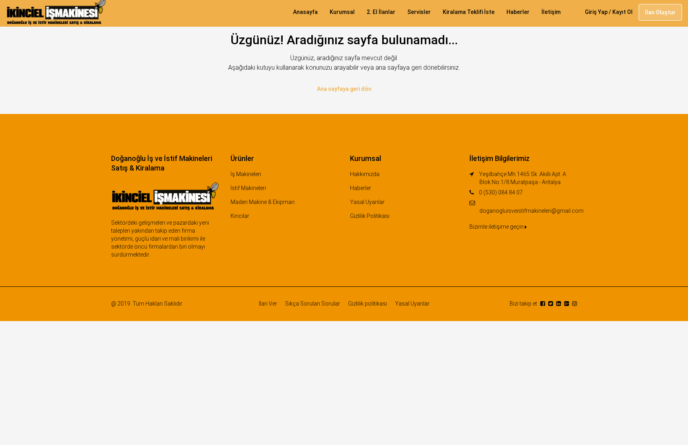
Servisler (419, 12)
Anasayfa (305, 12)
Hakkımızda (364, 174)
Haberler (518, 12)
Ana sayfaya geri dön (344, 89)
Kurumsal (342, 12)
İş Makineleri (246, 174)
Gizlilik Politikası (369, 216)
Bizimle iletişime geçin (497, 226)
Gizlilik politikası (367, 303)
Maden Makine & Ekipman (263, 202)
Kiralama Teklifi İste (468, 12)
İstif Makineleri (248, 188)
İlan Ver (268, 303)
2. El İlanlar (381, 12)
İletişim (551, 12)
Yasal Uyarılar (367, 202)
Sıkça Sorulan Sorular (312, 303)
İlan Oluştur (660, 12)
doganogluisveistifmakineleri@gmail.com (531, 211)
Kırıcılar (240, 216)
